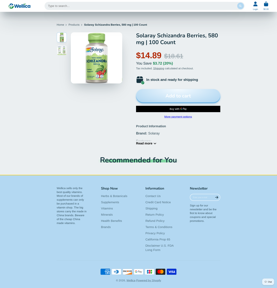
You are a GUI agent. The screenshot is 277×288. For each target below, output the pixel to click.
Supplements (110, 202)
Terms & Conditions (158, 227)
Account (255, 6)
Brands (106, 227)
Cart (266, 6)
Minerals (107, 214)
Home (60, 24)
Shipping (158, 68)
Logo (19, 6)
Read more (144, 143)
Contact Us (153, 196)
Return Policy (154, 214)
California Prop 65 (157, 239)
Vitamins (107, 208)
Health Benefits (111, 220)
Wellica (131, 280)
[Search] (240, 6)
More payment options (178, 116)
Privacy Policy (155, 233)
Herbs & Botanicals (114, 196)
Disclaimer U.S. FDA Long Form (159, 248)
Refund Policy (155, 220)
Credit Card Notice (158, 202)
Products (74, 24)
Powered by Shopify (148, 280)
